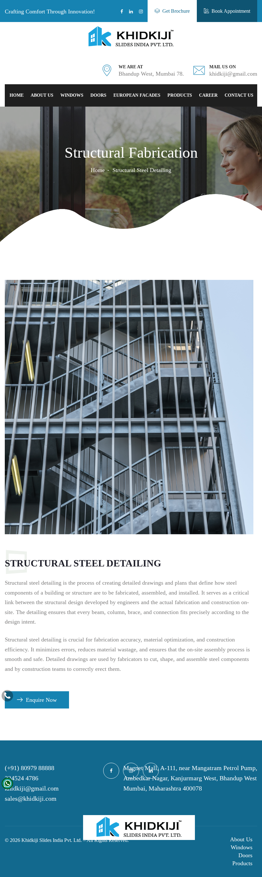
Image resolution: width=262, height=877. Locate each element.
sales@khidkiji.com (31, 798)
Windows (71, 95)
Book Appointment (231, 11)
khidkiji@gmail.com (32, 788)
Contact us (239, 95)
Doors (98, 95)
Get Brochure (176, 11)
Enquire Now (41, 700)
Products (179, 95)
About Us (42, 95)
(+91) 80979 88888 (29, 767)
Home (17, 95)
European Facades (136, 95)
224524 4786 (21, 778)
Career (208, 95)
